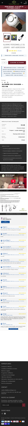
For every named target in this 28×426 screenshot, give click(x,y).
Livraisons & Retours (6, 366)
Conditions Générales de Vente (9, 368)
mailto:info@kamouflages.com (8, 390)
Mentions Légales (5, 371)
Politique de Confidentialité (8, 381)
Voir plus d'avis (13, 329)
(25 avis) (19, 50)
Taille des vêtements (6, 377)
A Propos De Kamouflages (8, 375)
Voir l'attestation (5, 222)
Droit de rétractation (6, 383)
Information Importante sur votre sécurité (11, 379)
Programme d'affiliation (7, 373)
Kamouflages (7, 418)
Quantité (3, 59)
